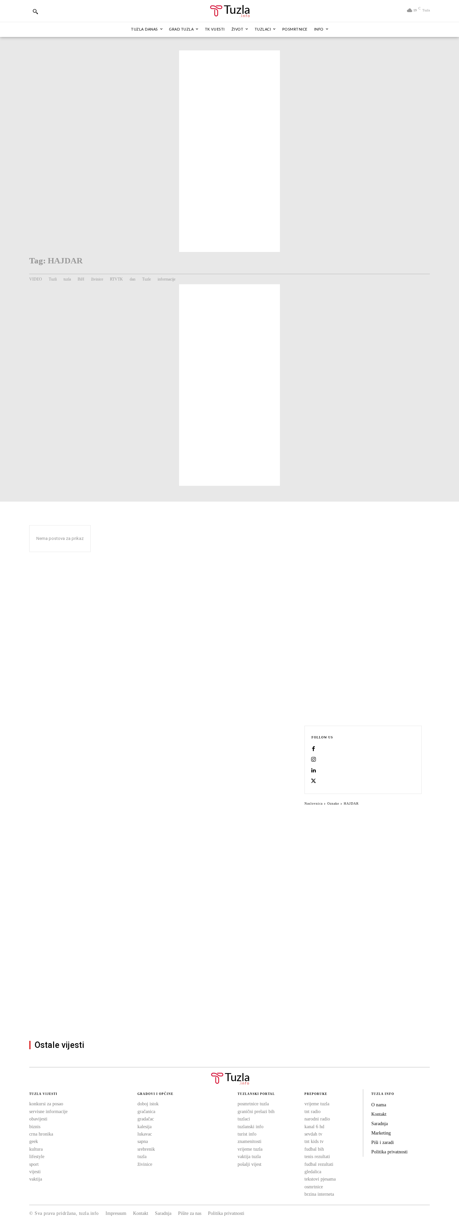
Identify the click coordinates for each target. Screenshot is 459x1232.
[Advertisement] (229, 151)
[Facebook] (313, 749)
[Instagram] (313, 760)
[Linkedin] (313, 770)
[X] (313, 781)
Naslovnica (313, 803)
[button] (35, 11)
